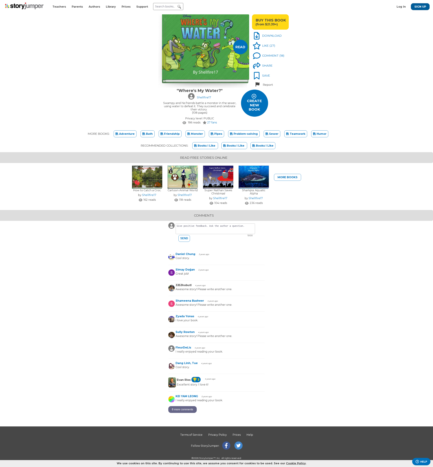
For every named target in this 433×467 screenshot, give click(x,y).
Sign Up (420, 6)
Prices (126, 6)
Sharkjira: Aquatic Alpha (253, 192)
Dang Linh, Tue (187, 363)
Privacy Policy (217, 434)
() (272, 45)
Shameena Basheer (190, 300)
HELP (423, 461)
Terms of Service (191, 434)
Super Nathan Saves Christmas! (218, 192)
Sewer (273, 133)
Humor (321, 133)
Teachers (59, 6)
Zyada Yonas (185, 316)
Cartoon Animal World (183, 190)
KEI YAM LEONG (187, 396)
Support (142, 6)
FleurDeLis (183, 347)
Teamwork (297, 133)
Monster (196, 133)
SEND (184, 238)
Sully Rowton (185, 332)
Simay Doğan (185, 269)
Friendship (171, 133)
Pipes (217, 133)
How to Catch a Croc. (147, 190)
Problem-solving (245, 133)
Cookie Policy (296, 463)
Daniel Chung (185, 254)
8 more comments (182, 409)
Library (111, 6)
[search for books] (179, 7)
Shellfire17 (149, 195)
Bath (149, 133)
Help (249, 434)
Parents (77, 6)
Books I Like (206, 145)
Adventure (126, 133)
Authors (94, 6)
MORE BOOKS (288, 177)
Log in (401, 6)
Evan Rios (188, 379)
